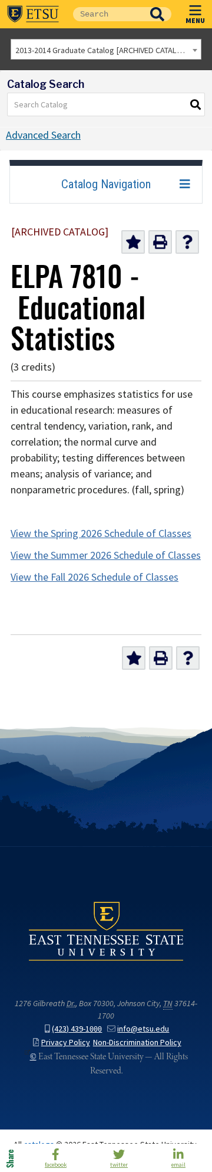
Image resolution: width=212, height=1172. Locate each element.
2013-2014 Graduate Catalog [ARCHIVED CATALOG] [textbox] (102, 50)
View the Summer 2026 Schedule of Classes (106, 555)
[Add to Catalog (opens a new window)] (133, 242)
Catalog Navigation (106, 184)
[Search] (196, 104)
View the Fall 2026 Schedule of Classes (94, 577)
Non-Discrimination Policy (137, 1042)
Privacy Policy (65, 1042)
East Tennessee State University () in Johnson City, (106, 931)
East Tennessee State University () (33, 14)
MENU (195, 20)
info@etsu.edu (143, 1028)
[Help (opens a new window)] (187, 242)
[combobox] (106, 49)
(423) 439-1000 (77, 1028)
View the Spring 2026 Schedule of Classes (101, 533)
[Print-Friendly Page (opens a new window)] (160, 242)
